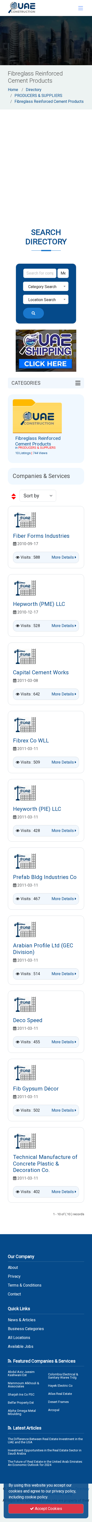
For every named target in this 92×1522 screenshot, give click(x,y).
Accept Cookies (48, 1508)
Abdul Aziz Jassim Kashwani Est (21, 1373)
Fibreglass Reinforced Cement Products (49, 101)
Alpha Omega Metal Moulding (22, 1412)
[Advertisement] (46, 158)
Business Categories (26, 1329)
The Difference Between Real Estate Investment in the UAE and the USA (45, 1440)
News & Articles (22, 1320)
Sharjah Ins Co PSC (21, 1394)
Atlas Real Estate (60, 1393)
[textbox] (45, 286)
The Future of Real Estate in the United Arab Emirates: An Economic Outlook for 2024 (45, 1463)
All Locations (19, 1338)
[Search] (33, 313)
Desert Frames (58, 1401)
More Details (63, 557)
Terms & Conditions (24, 1285)
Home (13, 89)
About (13, 1268)
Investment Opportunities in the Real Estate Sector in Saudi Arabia (44, 1452)
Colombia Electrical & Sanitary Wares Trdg (63, 1376)
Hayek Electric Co (60, 1385)
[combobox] (45, 286)
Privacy (14, 1276)
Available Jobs (20, 1347)
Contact (14, 1294)
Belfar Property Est (21, 1402)
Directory (33, 89)
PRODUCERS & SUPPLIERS (38, 95)
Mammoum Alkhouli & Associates (23, 1385)
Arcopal (53, 1410)
